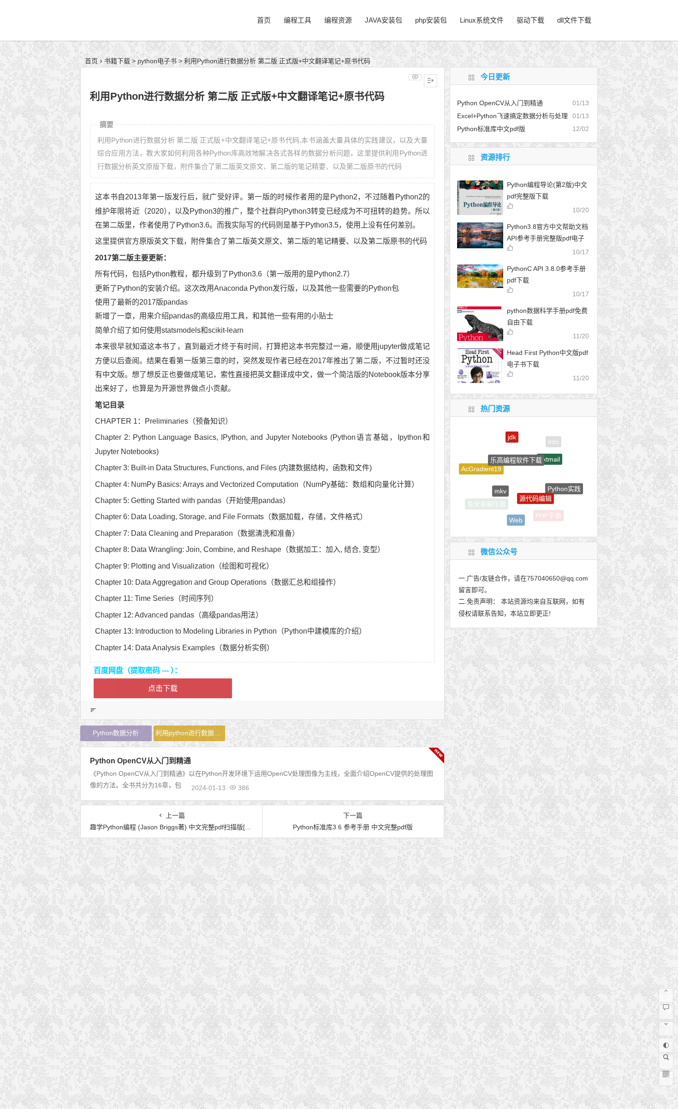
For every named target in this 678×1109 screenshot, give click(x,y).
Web (516, 510)
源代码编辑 (535, 480)
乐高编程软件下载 (516, 444)
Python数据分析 (116, 733)
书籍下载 (117, 61)
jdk (512, 432)
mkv (500, 474)
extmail (549, 446)
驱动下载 (530, 20)
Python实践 (564, 480)
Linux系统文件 (482, 20)
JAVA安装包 (383, 20)
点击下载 (163, 688)
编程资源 (338, 20)
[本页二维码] (666, 1078)
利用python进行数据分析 (190, 733)
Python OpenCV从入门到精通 (140, 761)
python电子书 (157, 61)
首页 (264, 20)
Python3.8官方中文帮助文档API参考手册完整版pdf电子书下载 (547, 238)
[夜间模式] (666, 1045)
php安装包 (431, 20)
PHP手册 (548, 512)
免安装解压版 (486, 501)
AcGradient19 (481, 463)
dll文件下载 (574, 20)
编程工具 (297, 20)
